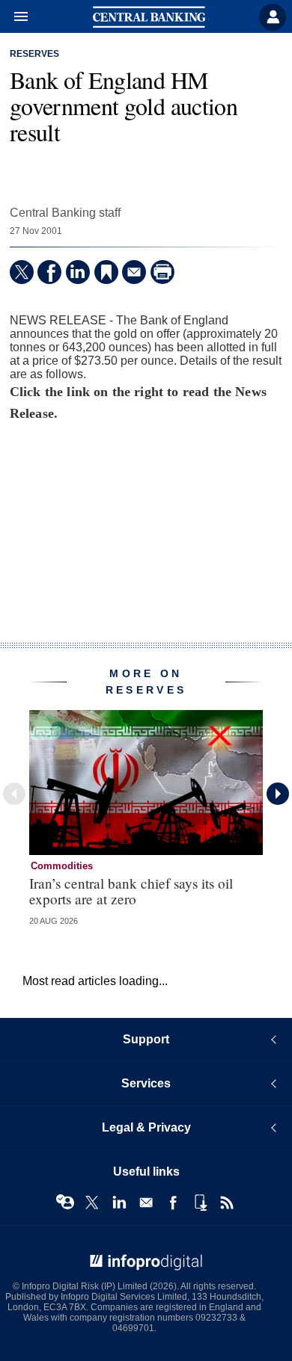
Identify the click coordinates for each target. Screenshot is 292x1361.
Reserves (34, 54)
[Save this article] (106, 272)
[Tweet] (22, 272)
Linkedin (119, 1203)
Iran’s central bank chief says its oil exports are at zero (131, 891)
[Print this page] (162, 272)
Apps (200, 1203)
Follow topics (65, 1203)
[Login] (272, 17)
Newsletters (146, 1203)
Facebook (173, 1203)
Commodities (62, 865)
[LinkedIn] (78, 272)
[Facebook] (49, 272)
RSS (227, 1203)
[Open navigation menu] (14, 17)
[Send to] (134, 272)
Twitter (92, 1203)
